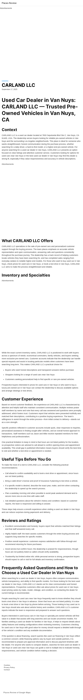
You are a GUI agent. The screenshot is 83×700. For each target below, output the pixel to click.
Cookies (7, 665)
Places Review (9, 3)
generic (5, 81)
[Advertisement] (41, 42)
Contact (7, 670)
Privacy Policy (9, 667)
